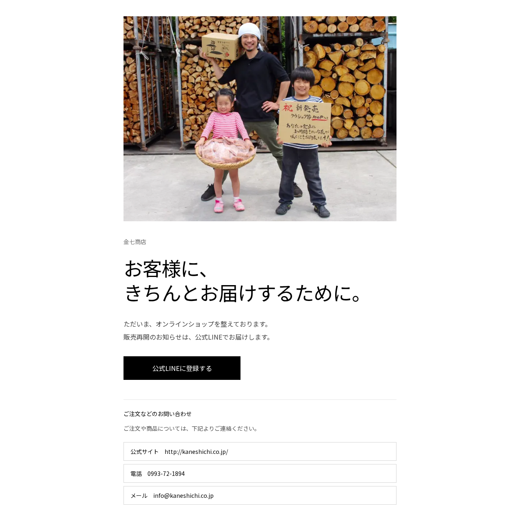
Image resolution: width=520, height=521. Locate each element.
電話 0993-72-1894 (157, 473)
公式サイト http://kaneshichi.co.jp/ (179, 451)
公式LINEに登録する (182, 368)
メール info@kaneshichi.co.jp (172, 495)
